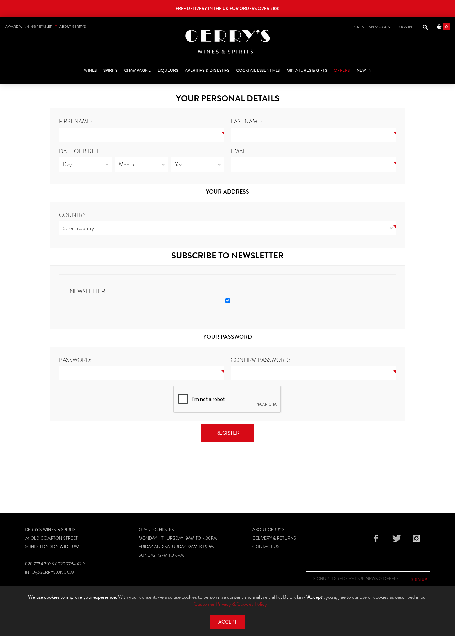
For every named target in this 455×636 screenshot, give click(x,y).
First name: (75, 121)
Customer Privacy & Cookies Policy (230, 604)
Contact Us (265, 547)
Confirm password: (260, 360)
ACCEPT (227, 622)
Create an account (373, 27)
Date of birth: (79, 151)
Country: (73, 215)
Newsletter (87, 291)
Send (419, 579)
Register (227, 433)
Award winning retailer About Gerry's (45, 26)
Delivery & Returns (274, 538)
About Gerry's (268, 530)
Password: (75, 360)
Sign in (405, 27)
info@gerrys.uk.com (49, 572)
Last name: (246, 121)
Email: (239, 151)
